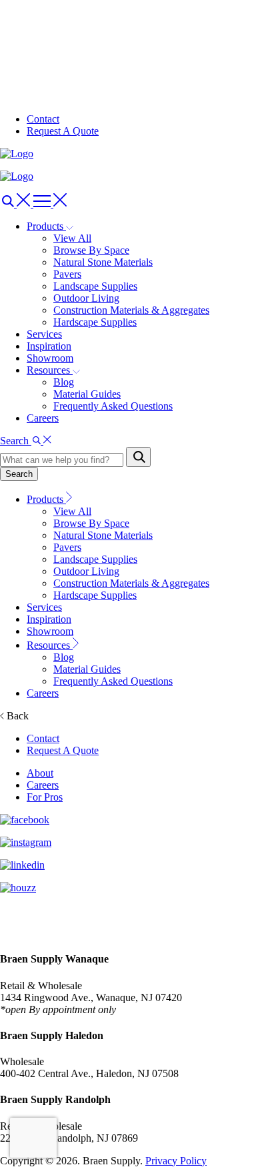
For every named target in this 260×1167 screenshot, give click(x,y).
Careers (43, 418)
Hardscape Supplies (95, 322)
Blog (63, 382)
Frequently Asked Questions (113, 406)
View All (72, 238)
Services (44, 334)
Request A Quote (63, 131)
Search (19, 474)
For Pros (45, 797)
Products (46, 499)
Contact (43, 119)
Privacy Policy (176, 1160)
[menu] (16, 203)
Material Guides (87, 394)
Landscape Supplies (95, 286)
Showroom (50, 358)
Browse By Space (91, 250)
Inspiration (49, 346)
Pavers (67, 274)
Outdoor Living (86, 298)
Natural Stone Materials (103, 262)
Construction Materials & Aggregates (131, 310)
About (40, 773)
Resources (50, 645)
